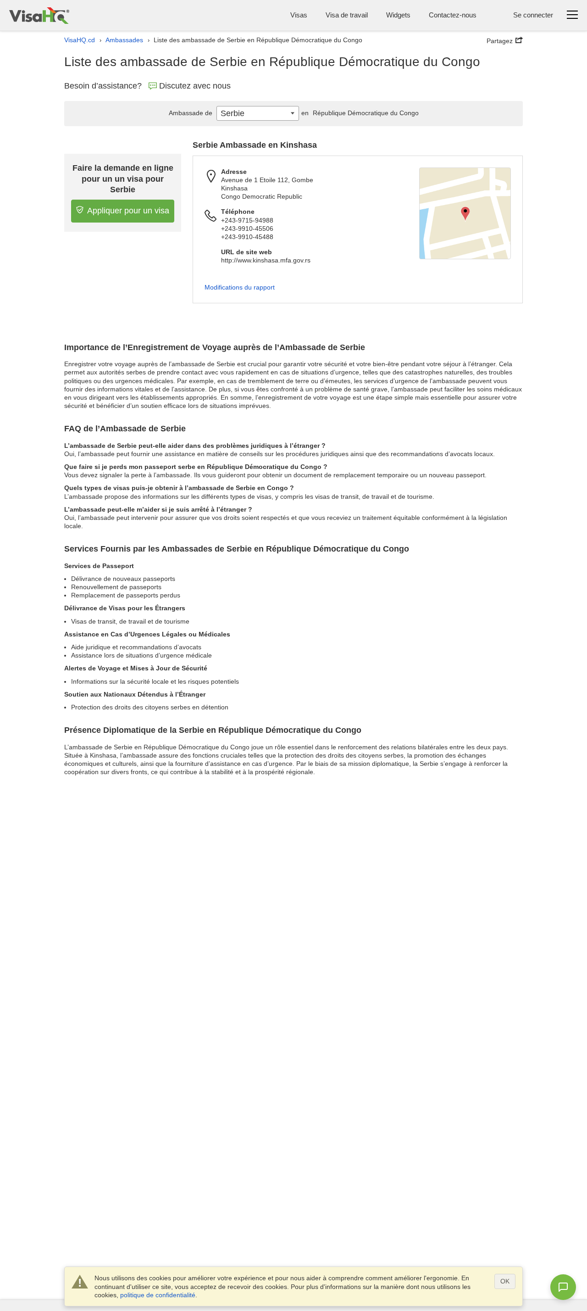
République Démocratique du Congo (360, 113)
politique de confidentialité (157, 1295)
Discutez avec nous (195, 85)
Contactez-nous (452, 15)
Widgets (398, 15)
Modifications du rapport (240, 287)
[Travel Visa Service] (39, 15)
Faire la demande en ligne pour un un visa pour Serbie (122, 178)
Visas (298, 15)
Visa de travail (347, 15)
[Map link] (465, 213)
